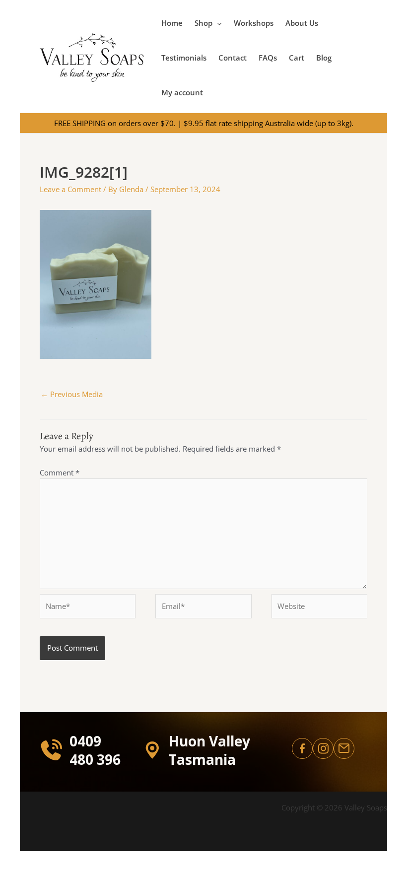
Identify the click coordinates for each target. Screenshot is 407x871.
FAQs (268, 58)
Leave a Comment (70, 189)
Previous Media (72, 394)
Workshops (253, 23)
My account (182, 92)
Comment (59, 472)
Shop (203, 23)
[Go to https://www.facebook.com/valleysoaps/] (302, 748)
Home (172, 23)
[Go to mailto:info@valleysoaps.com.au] (344, 748)
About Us (301, 23)
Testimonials (183, 58)
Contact (232, 58)
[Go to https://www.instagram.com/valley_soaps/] (323, 748)
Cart (296, 58)
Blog (324, 58)
